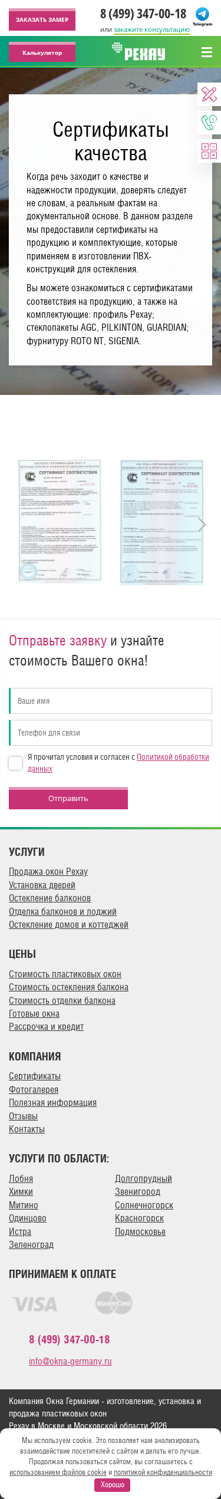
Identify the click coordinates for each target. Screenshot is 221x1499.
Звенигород (137, 1191)
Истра (20, 1231)
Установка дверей (42, 885)
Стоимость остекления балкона (68, 987)
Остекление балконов (50, 898)
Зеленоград (31, 1244)
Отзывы (23, 1116)
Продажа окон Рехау (48, 871)
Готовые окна (34, 1013)
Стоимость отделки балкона (62, 1000)
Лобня (21, 1178)
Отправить (68, 798)
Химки (21, 1191)
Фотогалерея (33, 1089)
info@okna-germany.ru (70, 1361)
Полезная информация (53, 1102)
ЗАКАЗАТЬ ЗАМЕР (42, 19)
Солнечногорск (144, 1205)
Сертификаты (35, 1076)
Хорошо (112, 1484)
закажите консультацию (152, 29)
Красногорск (139, 1218)
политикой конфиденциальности (163, 1472)
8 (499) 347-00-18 (143, 13)
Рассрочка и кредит (46, 1026)
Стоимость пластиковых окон (65, 974)
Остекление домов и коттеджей (68, 924)
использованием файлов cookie (58, 1472)
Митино (23, 1205)
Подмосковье (140, 1231)
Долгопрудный (143, 1178)
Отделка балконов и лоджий (63, 911)
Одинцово (28, 1218)
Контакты (27, 1129)
